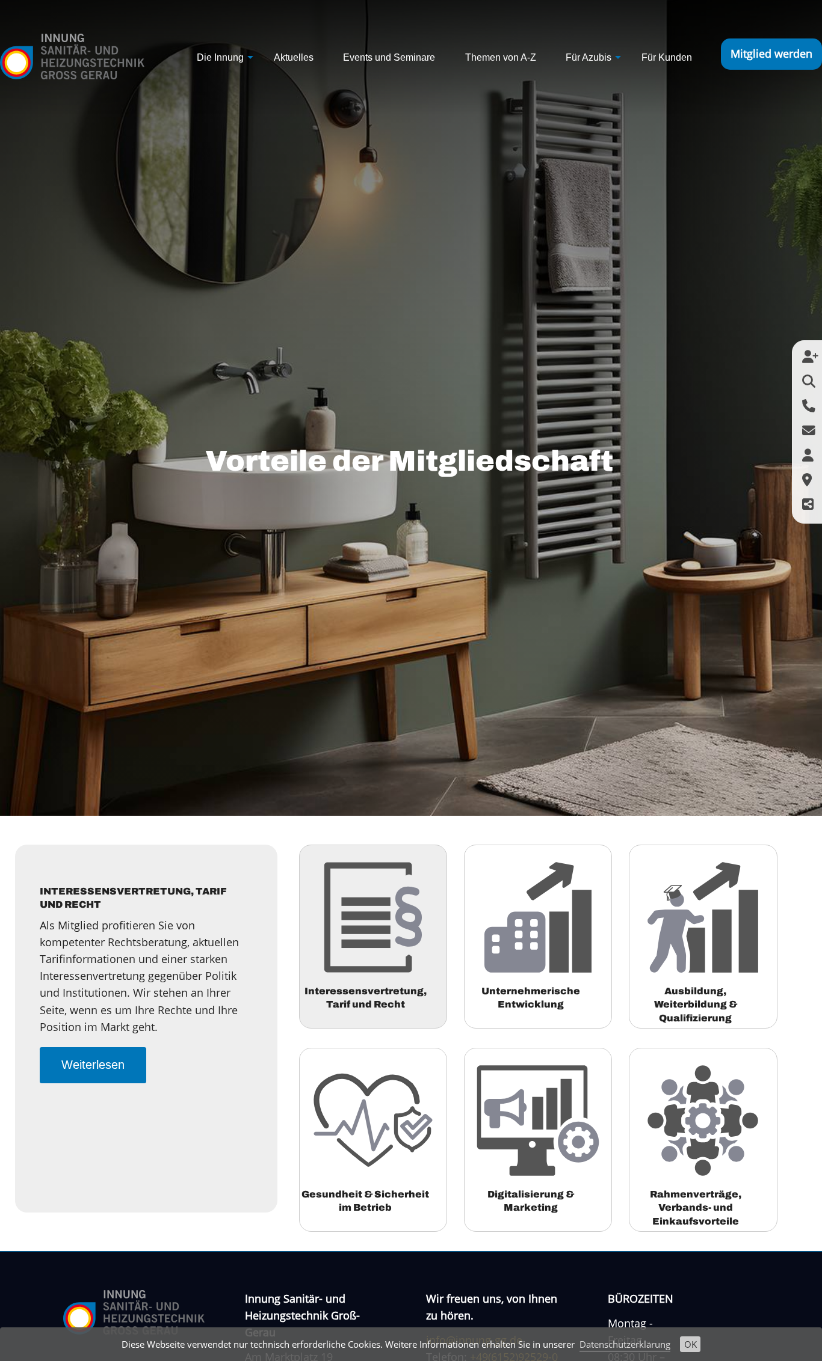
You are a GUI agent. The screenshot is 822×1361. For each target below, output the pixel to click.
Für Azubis (588, 57)
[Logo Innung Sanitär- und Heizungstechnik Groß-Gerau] (72, 53)
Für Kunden (666, 57)
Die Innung (220, 57)
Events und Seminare (389, 57)
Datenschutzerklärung (624, 1344)
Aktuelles (294, 57)
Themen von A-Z (500, 57)
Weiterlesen (93, 1064)
